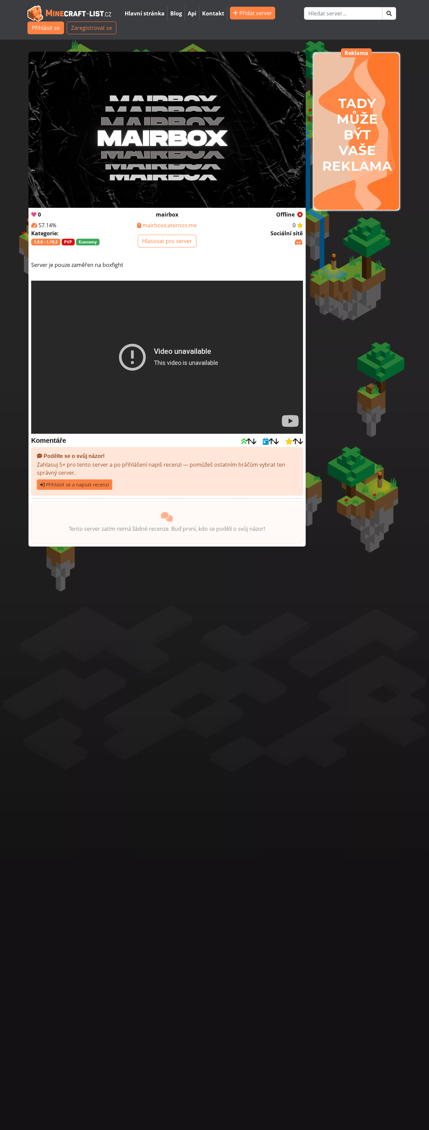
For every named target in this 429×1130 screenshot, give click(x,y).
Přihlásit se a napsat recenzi (77, 484)
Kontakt (213, 13)
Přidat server (255, 13)
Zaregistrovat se (91, 28)
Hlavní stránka (145, 13)
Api (192, 13)
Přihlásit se (46, 28)
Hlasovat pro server (167, 241)
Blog (176, 13)
